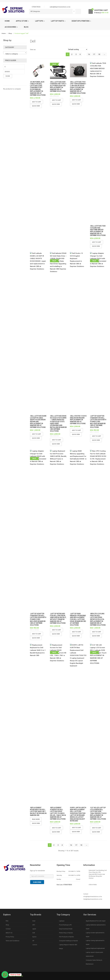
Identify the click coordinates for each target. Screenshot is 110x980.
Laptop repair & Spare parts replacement (94, 954)
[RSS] (10, 879)
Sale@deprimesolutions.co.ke (92, 899)
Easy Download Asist (65, 929)
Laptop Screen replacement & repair (95, 934)
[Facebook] (5, 876)
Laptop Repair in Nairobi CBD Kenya (68, 946)
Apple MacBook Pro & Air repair (95, 921)
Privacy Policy (10, 937)
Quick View (36, 106)
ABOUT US (9, 933)
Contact (8, 929)
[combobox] (74, 11)
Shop (10, 33)
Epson (34, 937)
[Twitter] (10, 876)
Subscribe (37, 882)
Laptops (61, 921)
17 (94, 54)
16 (89, 54)
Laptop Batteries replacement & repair (95, 926)
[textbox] (15, 53)
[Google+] (14, 876)
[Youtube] (5, 879)
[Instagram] (23, 876)
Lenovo (34, 944)
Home (7, 21)
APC (33, 925)
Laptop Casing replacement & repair (95, 942)
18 (99, 54)
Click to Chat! (15, 975)
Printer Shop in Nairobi (66, 933)
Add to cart (36, 102)
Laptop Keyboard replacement (95, 948)
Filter (8, 76)
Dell (33, 933)
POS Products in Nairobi (66, 937)
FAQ (7, 921)
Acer (33, 921)
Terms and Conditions (12, 941)
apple (34, 929)
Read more (36, 819)
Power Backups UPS (65, 925)
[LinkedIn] (19, 876)
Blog (26, 27)
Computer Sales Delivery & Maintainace (94, 962)
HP (33, 941)
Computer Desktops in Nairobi (68, 941)
